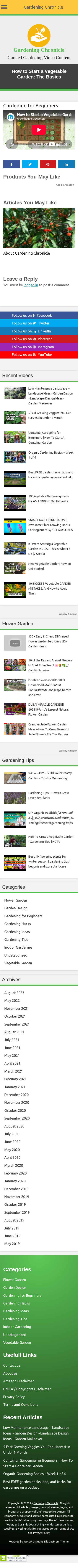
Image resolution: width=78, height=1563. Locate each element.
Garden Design (15, 908)
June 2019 (12, 1236)
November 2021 (16, 1008)
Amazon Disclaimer (18, 1381)
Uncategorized (15, 955)
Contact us (11, 1365)
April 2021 (12, 1063)
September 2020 (17, 1118)
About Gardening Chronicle (26, 253)
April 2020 (12, 1157)
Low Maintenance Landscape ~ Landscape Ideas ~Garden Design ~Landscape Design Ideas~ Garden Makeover (36, 1433)
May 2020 (12, 1150)
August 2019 (14, 1220)
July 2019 (11, 1228)
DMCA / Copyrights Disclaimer (27, 1389)
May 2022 (12, 1000)
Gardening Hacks (17, 924)
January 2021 (15, 1087)
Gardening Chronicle (43, 7)
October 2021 (15, 1016)
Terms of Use (66, 1528)
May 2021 (12, 1055)
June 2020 (12, 1142)
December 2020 (16, 1095)
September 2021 (17, 1024)
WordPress (30, 1541)
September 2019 (17, 1212)
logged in (31, 285)
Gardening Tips (16, 939)
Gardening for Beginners (30, 105)
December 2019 (16, 1189)
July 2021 (11, 1040)
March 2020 (13, 1165)
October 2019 (15, 1204)
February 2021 (15, 1079)
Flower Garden (15, 900)
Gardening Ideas (17, 932)
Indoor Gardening (18, 947)
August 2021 (14, 1032)
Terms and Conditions (20, 1404)
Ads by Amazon (65, 184)
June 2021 (12, 1048)
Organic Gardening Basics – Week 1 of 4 (34, 1474)
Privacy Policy (14, 1397)
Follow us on (32, 315)
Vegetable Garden (18, 963)
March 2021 (13, 1071)
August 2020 (14, 1126)
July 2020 (11, 1134)
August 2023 (14, 993)
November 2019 (16, 1197)
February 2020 (15, 1173)
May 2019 (12, 1244)
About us (10, 1373)
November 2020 (16, 1102)
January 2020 (15, 1181)
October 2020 (15, 1110)
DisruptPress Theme (56, 1541)
